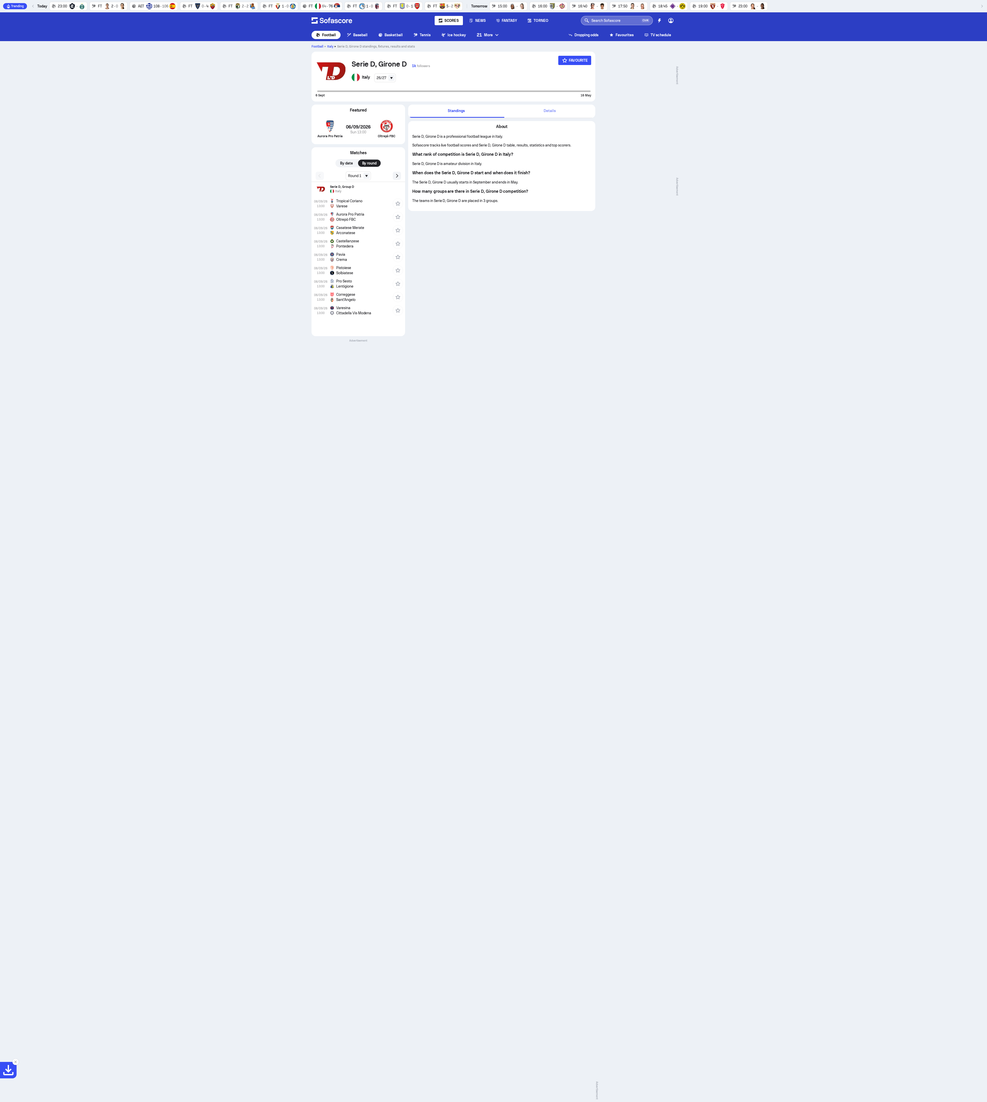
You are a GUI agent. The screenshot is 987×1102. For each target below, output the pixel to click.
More (485, 35)
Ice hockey (456, 35)
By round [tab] (369, 163)
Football (329, 35)
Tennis (425, 35)
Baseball (360, 35)
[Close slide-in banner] (15, 1062)
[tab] (456, 111)
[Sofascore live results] (332, 20)
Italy (330, 46)
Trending (17, 6)
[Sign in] (670, 20)
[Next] (982, 6)
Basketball (394, 35)
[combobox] (385, 78)
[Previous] (33, 6)
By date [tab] (346, 163)
